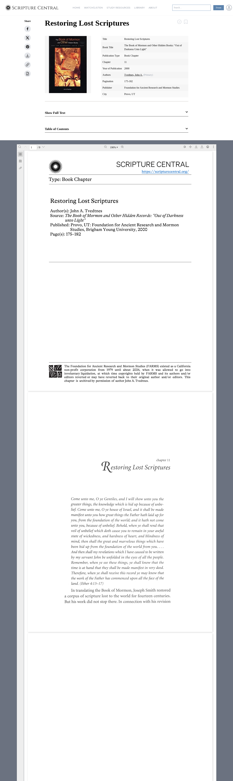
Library (139, 7)
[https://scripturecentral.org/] (162, 171)
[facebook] (27, 29)
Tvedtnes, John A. (133, 74)
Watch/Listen (93, 7)
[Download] (201, 146)
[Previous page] (25, 146)
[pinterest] (27, 47)
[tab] (20, 154)
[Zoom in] (122, 146)
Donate (218, 8)
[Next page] (43, 146)
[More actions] (213, 146)
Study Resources (118, 7)
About (153, 7)
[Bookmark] (20, 161)
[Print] (207, 146)
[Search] (19, 146)
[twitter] (27, 38)
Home (76, 7)
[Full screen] (190, 146)
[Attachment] (20, 168)
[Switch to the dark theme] (184, 146)
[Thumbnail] (20, 154)
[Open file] (196, 146)
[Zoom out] (105, 146)
